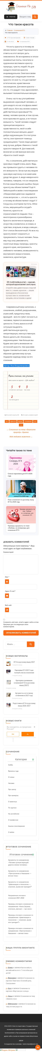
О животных (12, 801)
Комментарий (8, 552)
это (21, 425)
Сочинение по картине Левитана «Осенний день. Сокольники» (20, 980)
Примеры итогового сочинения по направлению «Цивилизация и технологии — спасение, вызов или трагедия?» (20, 918)
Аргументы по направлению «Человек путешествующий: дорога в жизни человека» (18, 862)
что (35, 421)
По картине (12, 808)
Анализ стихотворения (16, 826)
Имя (7, 577)
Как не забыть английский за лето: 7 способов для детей (19, 970)
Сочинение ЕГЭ (24, 41)
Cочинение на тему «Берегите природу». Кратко (21, 431)
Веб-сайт (8, 605)
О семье (11, 777)
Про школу (12, 789)
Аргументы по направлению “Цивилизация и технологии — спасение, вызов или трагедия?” (20, 884)
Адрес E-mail (10, 591)
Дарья (10, 996)
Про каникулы (13, 795)
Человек (11, 783)
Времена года (13, 771)
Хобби (10, 765)
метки (20, 421)
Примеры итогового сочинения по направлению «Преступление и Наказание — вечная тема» (20, 930)
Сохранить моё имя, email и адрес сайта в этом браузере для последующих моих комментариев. (21, 624)
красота (13, 421)
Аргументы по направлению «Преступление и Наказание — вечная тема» (19, 873)
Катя (9, 988)
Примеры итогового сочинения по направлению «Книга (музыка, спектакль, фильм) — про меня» (20, 906)
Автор (21, 1040)
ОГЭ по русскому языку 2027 (24, 662)
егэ (7, 421)
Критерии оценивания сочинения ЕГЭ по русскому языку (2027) (24, 683)
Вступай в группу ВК (12, 415)
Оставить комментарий (30, 415)
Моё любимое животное (21, 437)
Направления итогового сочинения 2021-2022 (17, 896)
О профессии (13, 820)
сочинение (28, 421)
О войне (11, 832)
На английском (13, 814)
